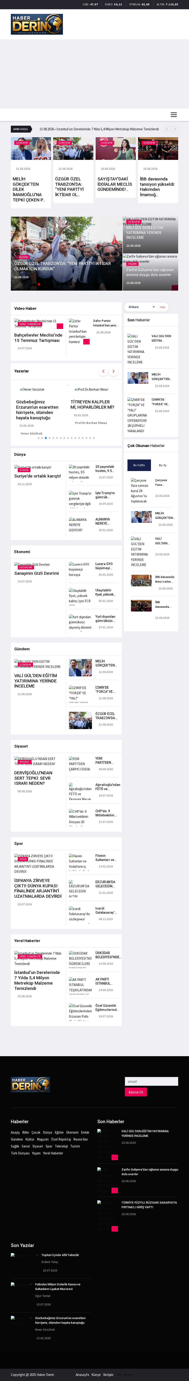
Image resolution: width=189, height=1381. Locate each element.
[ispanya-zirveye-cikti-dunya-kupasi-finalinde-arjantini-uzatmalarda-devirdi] (38, 863)
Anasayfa (82, 1374)
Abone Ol (136, 1092)
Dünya (47, 1132)
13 (90, 284)
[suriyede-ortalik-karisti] (32, 467)
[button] (166, 129)
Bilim (25, 1132)
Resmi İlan (80, 1139)
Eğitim (59, 1132)
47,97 (94, 4)
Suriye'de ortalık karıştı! (37, 476)
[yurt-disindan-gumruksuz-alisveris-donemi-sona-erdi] (80, 624)
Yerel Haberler (53, 1153)
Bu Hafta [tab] (139, 465)
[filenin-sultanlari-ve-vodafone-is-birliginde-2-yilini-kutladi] (80, 866)
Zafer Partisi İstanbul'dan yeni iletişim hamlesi (104, 325)
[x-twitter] (1, 1053)
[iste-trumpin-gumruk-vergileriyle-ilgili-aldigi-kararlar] (80, 501)
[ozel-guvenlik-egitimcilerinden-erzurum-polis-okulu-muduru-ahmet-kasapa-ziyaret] (80, 1018)
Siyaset (37, 1146)
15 (99, 284)
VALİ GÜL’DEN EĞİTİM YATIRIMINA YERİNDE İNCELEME (35, 681)
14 (94, 284)
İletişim (108, 1374)
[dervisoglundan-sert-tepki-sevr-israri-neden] (38, 761)
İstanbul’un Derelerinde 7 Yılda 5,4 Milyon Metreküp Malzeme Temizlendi (37, 980)
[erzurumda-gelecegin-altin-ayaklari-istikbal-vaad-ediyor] (80, 897)
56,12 (118, 4)
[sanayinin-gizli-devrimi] (32, 564)
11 (80, 284)
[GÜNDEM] (31, 148)
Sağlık (15, 1146)
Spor (49, 1146)
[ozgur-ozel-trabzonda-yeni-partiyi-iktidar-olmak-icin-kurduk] (80, 720)
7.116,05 (172, 4)
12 (85, 284)
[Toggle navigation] (173, 114)
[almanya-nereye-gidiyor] (80, 524)
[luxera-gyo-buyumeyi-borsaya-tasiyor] (80, 571)
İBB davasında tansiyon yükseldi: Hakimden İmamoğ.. (157, 186)
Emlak (85, 1132)
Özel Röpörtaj (61, 1139)
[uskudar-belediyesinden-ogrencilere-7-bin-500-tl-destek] (80, 963)
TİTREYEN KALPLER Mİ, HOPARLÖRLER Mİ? (92, 404)
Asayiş (15, 1132)
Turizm (75, 1146)
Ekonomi (72, 1132)
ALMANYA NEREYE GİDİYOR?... (103, 523)
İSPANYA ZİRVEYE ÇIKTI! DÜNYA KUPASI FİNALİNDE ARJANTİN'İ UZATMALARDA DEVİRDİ (38, 888)
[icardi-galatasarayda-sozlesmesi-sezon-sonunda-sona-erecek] (80, 919)
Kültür (29, 1139)
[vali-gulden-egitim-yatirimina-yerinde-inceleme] (38, 664)
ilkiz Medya (125, 1374)
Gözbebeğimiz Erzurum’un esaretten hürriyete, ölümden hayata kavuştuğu (37, 409)
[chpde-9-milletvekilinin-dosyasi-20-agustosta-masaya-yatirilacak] (80, 824)
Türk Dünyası (20, 1153)
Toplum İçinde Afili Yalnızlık (60, 1255)
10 (76, 284)
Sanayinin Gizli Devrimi (36, 573)
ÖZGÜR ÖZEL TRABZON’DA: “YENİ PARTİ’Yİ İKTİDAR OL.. (69, 186)
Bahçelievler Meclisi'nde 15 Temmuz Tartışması (38, 337)
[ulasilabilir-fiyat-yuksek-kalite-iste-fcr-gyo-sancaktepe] (80, 601)
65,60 (146, 4)
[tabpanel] (151, 548)
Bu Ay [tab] (163, 465)
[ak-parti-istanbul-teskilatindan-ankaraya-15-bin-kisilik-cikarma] (80, 992)
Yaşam (36, 1153)
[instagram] (1, 1048)
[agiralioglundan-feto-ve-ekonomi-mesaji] (80, 792)
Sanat (26, 1146)
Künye (96, 1374)
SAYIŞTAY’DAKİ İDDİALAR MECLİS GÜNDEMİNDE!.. (114, 184)
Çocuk (36, 1132)
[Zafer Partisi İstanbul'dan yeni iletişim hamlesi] (79, 331)
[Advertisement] (94, 74)
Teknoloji (61, 1146)
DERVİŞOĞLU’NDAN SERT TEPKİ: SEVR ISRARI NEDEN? (33, 778)
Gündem (17, 1139)
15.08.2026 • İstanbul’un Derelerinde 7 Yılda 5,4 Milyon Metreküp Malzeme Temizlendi (99, 129)
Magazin (43, 1139)
